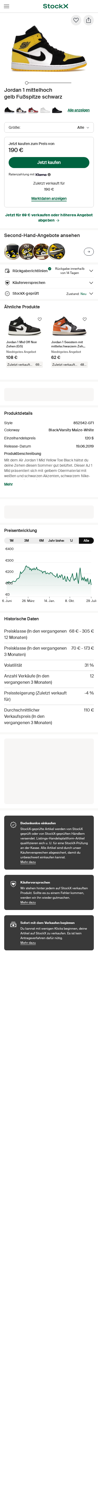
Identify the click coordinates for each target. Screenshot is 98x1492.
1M (12, 540)
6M (41, 540)
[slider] (26, 82)
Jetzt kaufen (49, 162)
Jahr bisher (56, 540)
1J (71, 540)
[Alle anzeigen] (89, 252)
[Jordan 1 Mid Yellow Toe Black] (12, 251)
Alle (86, 540)
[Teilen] (88, 20)
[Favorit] (76, 20)
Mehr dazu (54, 862)
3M (26, 540)
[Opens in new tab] (49, 174)
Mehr (8, 484)
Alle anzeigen (79, 110)
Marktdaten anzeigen (49, 198)
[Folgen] (39, 319)
